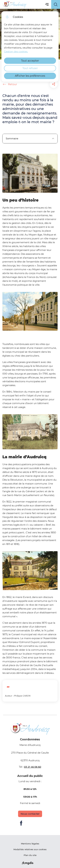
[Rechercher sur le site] (55, 4)
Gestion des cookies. (16, 51)
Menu (46, 4)
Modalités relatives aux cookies (30, 849)
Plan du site (30, 855)
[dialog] (29, 46)
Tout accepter (30, 60)
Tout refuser (30, 68)
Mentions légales (30, 843)
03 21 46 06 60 (32, 766)
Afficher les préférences (30, 75)
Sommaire (12, 138)
